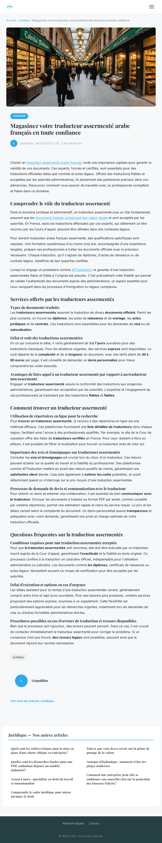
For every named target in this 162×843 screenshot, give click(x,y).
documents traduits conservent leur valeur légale (71, 218)
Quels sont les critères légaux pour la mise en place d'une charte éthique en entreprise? (42, 750)
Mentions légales (73, 823)
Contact (94, 823)
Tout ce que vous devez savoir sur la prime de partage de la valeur (118, 750)
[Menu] (152, 7)
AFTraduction (81, 270)
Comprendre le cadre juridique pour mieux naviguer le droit (41, 794)
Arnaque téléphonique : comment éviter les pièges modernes (116, 764)
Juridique (24, 20)
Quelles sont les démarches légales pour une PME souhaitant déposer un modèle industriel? (42, 766)
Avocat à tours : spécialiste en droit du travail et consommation (42, 781)
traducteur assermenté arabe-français (54, 163)
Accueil (11, 20)
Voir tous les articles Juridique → (33, 701)
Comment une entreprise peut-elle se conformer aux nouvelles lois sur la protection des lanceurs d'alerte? (118, 779)
